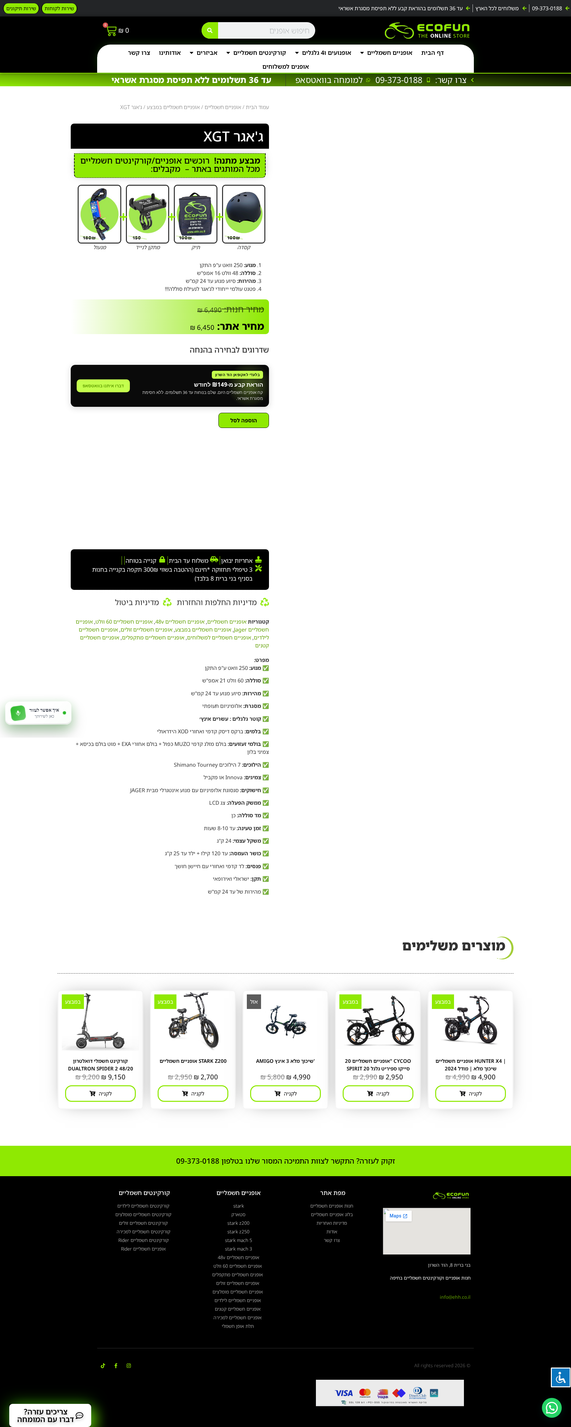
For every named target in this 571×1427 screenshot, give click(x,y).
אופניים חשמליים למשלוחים (219, 637)
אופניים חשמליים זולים (146, 629)
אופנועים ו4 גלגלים (326, 53)
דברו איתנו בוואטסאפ (103, 386)
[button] (552, 1408)
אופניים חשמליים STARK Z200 (193, 1061)
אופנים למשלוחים (285, 66)
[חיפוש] (210, 30)
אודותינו (170, 53)
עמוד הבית (257, 107)
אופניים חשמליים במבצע (173, 107)
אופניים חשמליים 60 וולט (124, 621)
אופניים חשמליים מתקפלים (153, 637)
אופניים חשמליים (389, 53)
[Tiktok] (102, 1365)
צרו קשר (139, 53)
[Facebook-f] (115, 1365)
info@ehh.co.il (455, 1297)
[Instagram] (128, 1365)
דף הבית (432, 53)
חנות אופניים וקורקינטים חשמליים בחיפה (430, 1278)
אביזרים (207, 53)
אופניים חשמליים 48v (180, 621)
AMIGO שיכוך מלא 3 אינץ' (285, 1061)
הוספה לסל (243, 420)
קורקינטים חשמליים (259, 53)
